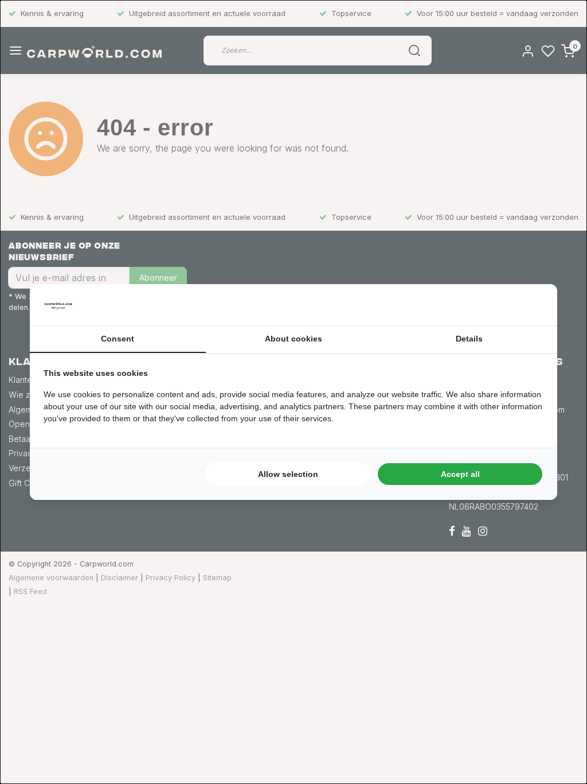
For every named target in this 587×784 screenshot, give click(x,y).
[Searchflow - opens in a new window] (529, 305)
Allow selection (288, 474)
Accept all (460, 474)
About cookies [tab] (293, 338)
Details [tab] (469, 338)
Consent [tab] (117, 338)
